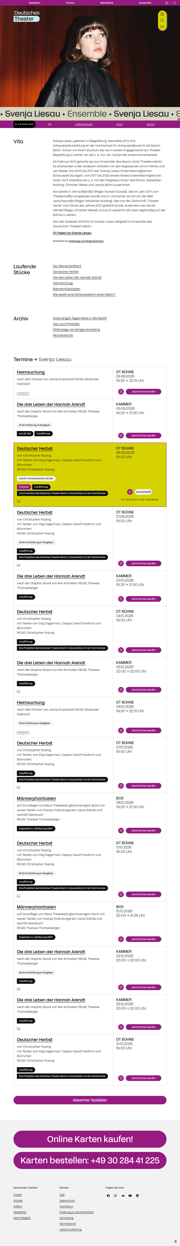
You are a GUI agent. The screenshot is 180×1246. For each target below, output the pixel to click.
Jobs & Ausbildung (70, 1229)
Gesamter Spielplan (90, 1100)
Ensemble (145, 3)
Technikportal (67, 1223)
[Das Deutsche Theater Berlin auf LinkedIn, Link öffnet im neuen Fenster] (137, 1196)
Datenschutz (67, 1200)
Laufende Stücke (83, 124)
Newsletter (20, 1212)
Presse (18, 1195)
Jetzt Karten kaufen (143, 391)
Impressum (66, 1206)
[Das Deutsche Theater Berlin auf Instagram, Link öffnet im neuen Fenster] (115, 1196)
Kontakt (18, 1200)
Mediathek (106, 3)
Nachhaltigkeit (22, 1218)
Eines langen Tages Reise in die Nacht (80, 318)
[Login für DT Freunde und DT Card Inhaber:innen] (174, 3)
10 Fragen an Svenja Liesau (72, 233)
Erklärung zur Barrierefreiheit (76, 1212)
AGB (62, 1195)
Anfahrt (18, 1206)
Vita (49, 124)
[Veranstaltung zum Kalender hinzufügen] (121, 391)
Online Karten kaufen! (90, 1139)
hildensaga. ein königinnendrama (86, 241)
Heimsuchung (63, 283)
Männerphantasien (66, 289)
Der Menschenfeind (67, 266)
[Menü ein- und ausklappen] (162, 14)
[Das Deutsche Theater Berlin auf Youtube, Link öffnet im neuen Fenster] (130, 1196)
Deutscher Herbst (66, 271)
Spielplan (34, 3)
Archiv (119, 124)
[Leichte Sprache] (166, 3)
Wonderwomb (63, 335)
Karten (70, 3)
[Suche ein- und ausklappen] (162, 20)
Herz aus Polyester (66, 324)
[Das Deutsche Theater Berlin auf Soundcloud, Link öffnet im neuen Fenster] (123, 1196)
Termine (150, 124)
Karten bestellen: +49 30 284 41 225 (90, 1160)
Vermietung (66, 1218)
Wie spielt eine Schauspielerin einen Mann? (84, 294)
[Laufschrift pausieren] (178, 119)
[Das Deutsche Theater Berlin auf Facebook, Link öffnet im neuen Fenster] (108, 1196)
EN (162, 27)
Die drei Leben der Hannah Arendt (77, 277)
